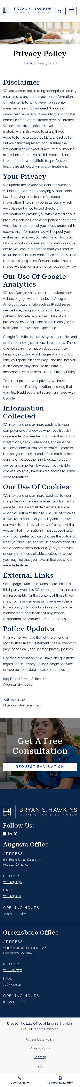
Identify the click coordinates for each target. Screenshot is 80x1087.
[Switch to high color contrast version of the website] (60, 11)
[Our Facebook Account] (4, 834)
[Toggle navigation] (71, 11)
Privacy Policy (40, 1048)
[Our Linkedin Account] (10, 834)
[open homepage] (27, 11)
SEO (40, 1066)
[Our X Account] (15, 834)
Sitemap (40, 1057)
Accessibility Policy (40, 1039)
